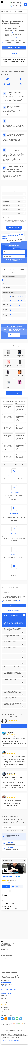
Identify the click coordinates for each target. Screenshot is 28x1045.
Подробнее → (21, 296)
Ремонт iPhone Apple (6, 958)
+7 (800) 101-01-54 (16, 5)
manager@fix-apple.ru (7, 993)
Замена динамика (6, 197)
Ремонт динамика (6, 205)
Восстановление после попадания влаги (7, 213)
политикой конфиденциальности (16, 260)
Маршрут (7, 886)
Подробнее (14, 499)
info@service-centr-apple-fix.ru (9, 989)
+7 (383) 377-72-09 (16, 2)
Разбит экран (6, 300)
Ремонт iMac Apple (6, 968)
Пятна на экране (5, 310)
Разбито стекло (4, 296)
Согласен (23, 1040)
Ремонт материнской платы (8, 193)
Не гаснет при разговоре (6, 305)
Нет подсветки (5, 315)
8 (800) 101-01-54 (5, 985)
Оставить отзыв (14, 725)
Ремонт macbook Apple (7, 962)
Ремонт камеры (6, 209)
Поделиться (2, 1018)
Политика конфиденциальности (14, 1030)
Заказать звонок (14, 335)
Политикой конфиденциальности (17, 831)
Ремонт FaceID (6, 201)
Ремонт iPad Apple (5, 965)
